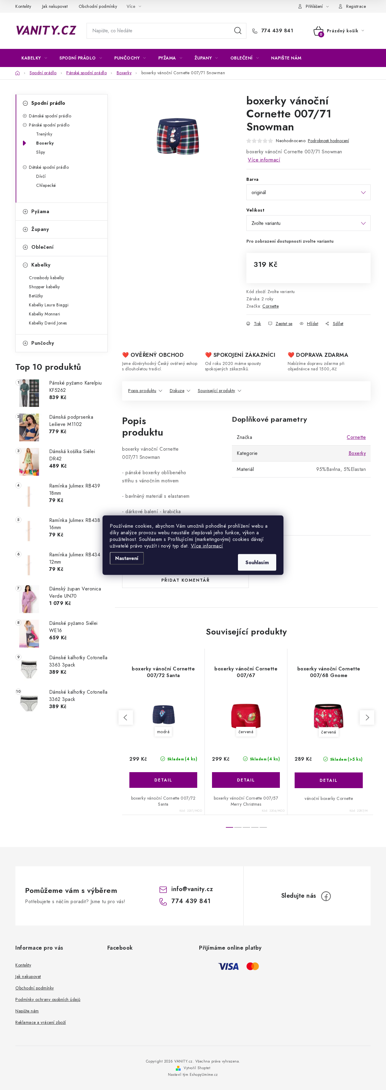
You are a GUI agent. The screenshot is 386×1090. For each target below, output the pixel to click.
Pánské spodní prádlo (49, 125)
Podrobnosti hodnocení (328, 140)
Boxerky (45, 143)
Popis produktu (142, 391)
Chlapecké (46, 185)
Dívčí (41, 176)
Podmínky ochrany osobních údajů (48, 999)
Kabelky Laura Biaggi (48, 305)
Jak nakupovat (55, 6)
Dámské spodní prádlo (50, 116)
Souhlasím (257, 562)
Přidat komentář (185, 580)
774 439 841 (276, 31)
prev (126, 717)
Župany (40, 229)
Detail (163, 780)
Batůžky (36, 296)
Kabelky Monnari (44, 314)
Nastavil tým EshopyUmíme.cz (193, 1074)
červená (246, 732)
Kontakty (23, 6)
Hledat (237, 31)
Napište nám (27, 1011)
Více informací (207, 545)
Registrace (356, 6)
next (367, 717)
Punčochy (42, 343)
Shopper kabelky (44, 287)
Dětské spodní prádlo (49, 167)
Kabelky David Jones (48, 323)
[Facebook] (326, 896)
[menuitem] (34, 58)
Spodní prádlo (48, 103)
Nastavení (126, 558)
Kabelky (41, 264)
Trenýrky (44, 134)
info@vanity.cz (192, 889)
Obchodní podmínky (98, 6)
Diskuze (177, 391)
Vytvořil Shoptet (197, 1068)
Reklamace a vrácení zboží (40, 1022)
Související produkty (216, 391)
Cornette (270, 306)
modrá (163, 732)
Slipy (40, 152)
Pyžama (40, 211)
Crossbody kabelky (46, 278)
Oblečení (42, 247)
